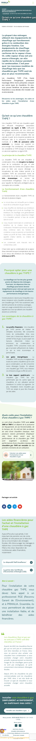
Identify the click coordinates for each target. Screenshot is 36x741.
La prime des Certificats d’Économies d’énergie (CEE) (14, 571)
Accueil (4, 9)
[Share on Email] (20, 506)
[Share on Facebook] (4, 506)
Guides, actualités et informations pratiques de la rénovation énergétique (16, 11)
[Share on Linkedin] (9, 506)
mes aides (2, 731)
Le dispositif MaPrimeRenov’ (14, 562)
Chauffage (6, 13)
